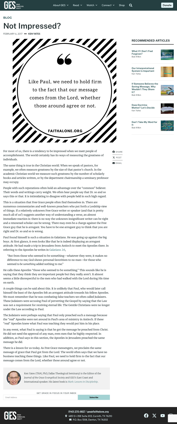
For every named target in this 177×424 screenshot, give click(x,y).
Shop (122, 5)
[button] (117, 151)
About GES (59, 5)
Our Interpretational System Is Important (143, 69)
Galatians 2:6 (57, 249)
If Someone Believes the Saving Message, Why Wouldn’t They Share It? (145, 88)
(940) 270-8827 (76, 411)
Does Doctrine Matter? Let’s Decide (143, 106)
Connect (106, 5)
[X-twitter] (154, 415)
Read (76, 5)
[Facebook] (146, 415)
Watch (90, 5)
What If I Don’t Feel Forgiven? (142, 52)
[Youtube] (162, 415)
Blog (7, 17)
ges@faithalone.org (98, 411)
